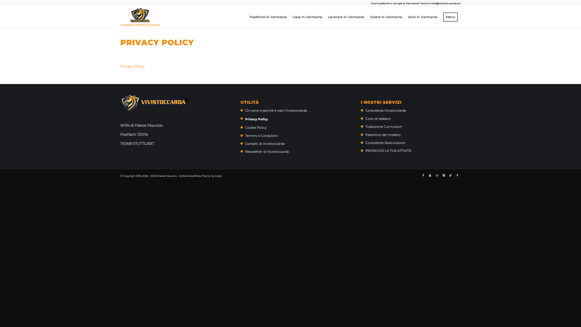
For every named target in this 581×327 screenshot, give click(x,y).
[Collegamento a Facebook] (423, 175)
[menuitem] (268, 17)
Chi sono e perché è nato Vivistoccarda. (276, 111)
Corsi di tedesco (378, 119)
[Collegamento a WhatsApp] (436, 175)
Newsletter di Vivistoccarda (267, 152)
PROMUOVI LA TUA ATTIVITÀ (388, 151)
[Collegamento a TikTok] (450, 175)
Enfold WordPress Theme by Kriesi (200, 176)
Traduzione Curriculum (383, 127)
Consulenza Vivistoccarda (385, 111)
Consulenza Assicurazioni (385, 143)
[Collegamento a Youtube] (430, 175)
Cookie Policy (256, 128)
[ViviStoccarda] (140, 17)
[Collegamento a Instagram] (443, 175)
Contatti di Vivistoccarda (265, 144)
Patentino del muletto (383, 135)
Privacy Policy (132, 66)
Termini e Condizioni (261, 136)
